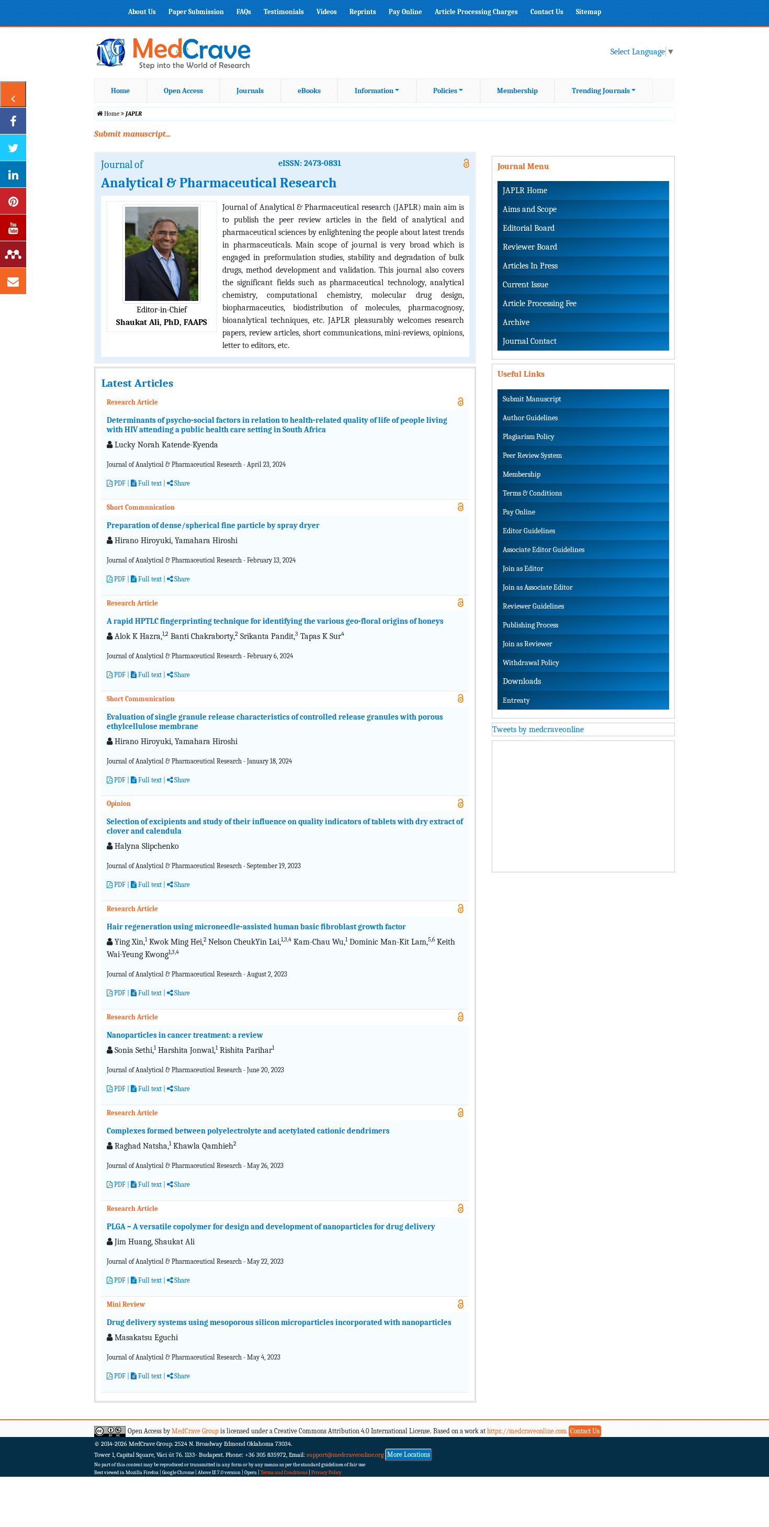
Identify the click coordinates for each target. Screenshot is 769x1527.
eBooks (309, 90)
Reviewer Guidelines (533, 606)
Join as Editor (523, 568)
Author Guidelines (530, 417)
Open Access (183, 90)
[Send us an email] (13, 281)
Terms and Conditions (284, 1472)
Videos (326, 12)
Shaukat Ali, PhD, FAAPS (161, 322)
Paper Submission (196, 12)
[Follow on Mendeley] (13, 254)
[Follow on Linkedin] (13, 174)
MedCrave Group (195, 1431)
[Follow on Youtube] (13, 228)
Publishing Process (530, 625)
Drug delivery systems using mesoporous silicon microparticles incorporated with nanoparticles (279, 1322)
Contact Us (546, 12)
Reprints (362, 12)
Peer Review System (532, 455)
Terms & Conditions (532, 493)
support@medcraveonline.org (345, 1454)
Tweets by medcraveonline (538, 729)
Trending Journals (601, 90)
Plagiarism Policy (529, 436)
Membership (517, 90)
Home (120, 90)
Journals (250, 90)
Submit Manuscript (532, 399)
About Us (142, 12)
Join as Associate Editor (538, 587)
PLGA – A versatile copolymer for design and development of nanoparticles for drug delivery (271, 1226)
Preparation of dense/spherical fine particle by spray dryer (213, 525)
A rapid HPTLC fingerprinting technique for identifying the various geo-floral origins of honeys (275, 621)
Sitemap (588, 12)
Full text (149, 483)
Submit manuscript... (132, 134)
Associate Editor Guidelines (543, 549)
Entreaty (516, 700)
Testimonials (284, 12)
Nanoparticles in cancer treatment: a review (185, 1035)
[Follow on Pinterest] (13, 201)
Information (374, 90)
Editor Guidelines (529, 530)
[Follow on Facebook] (13, 121)
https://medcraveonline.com (528, 1431)
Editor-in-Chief (162, 310)
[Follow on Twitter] (13, 147)
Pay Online (405, 12)
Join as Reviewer (527, 643)
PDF (119, 483)
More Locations (408, 1454)
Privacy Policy (326, 1472)
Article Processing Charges (476, 12)
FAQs (243, 12)
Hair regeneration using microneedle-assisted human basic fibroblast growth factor (256, 926)
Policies (445, 90)
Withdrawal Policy (531, 662)
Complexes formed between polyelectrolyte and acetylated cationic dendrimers (248, 1131)
